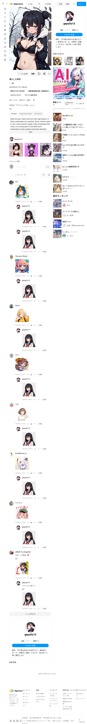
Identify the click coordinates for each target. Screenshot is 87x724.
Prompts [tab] (14, 114)
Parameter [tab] (38, 114)
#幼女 (28, 100)
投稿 (67, 4)
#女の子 (22, 100)
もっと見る (79, 103)
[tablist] (26, 114)
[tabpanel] (30, 125)
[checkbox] (16, 175)
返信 (40, 201)
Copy (30, 132)
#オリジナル (13, 100)
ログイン (81, 4)
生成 (60, 4)
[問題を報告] (34, 201)
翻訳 (10, 109)
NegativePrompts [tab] (26, 114)
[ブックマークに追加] (39, 74)
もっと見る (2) (30, 614)
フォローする (30, 645)
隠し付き (20, 175)
